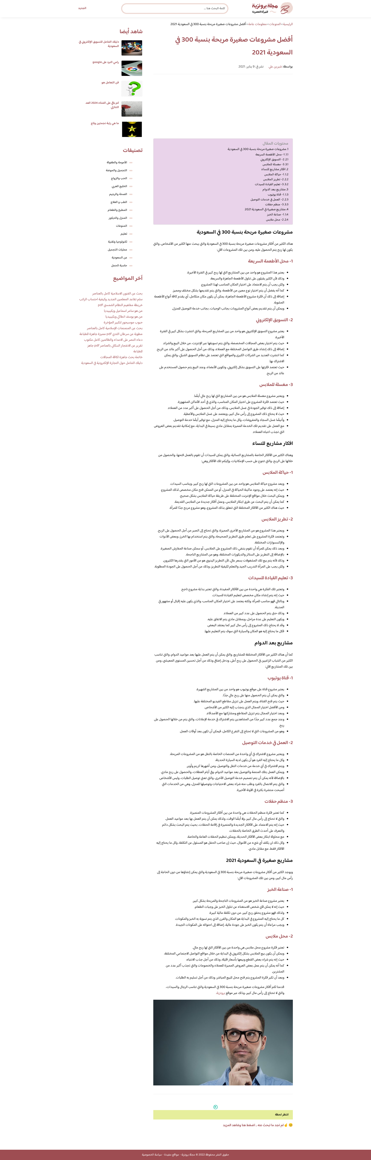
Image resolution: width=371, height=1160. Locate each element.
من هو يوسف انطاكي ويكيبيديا (124, 317)
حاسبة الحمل (119, 265)
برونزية (220, 993)
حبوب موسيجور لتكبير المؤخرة (123, 323)
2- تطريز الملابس (273, 179)
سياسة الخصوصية (152, 1154)
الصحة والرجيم (118, 194)
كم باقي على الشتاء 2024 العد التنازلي (102, 105)
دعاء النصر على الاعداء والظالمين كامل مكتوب (113, 340)
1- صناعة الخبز (275, 214)
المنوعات (121, 226)
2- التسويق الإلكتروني (272, 159)
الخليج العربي (119, 186)
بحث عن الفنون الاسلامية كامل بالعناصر (117, 294)
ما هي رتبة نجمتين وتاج (105, 123)
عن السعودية (119, 257)
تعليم (124, 234)
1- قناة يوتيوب (276, 194)
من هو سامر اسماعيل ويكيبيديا (123, 311)
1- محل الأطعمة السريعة (270, 154)
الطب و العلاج (119, 202)
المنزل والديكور (118, 218)
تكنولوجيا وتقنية (117, 242)
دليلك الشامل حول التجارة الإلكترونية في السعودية (112, 363)
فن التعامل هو (110, 82)
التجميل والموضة (116, 170)
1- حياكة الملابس (274, 174)
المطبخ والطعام (117, 210)
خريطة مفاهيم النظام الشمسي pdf (120, 305)
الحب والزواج (119, 178)
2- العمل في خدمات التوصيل (267, 199)
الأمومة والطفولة (117, 162)
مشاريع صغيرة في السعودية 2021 (265, 209)
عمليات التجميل (117, 249)
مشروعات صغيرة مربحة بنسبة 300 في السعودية (257, 149)
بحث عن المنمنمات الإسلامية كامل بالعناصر (115, 328)
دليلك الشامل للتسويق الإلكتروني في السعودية (99, 44)
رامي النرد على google (106, 62)
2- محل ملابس (275, 219)
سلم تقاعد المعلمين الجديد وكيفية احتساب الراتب (111, 299)
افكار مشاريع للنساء (273, 169)
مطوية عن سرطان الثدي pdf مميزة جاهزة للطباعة (111, 334)
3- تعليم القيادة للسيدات (269, 184)
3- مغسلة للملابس (273, 164)
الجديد (82, 8)
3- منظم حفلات (274, 204)
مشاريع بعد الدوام (274, 189)
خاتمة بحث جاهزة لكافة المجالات (121, 357)
